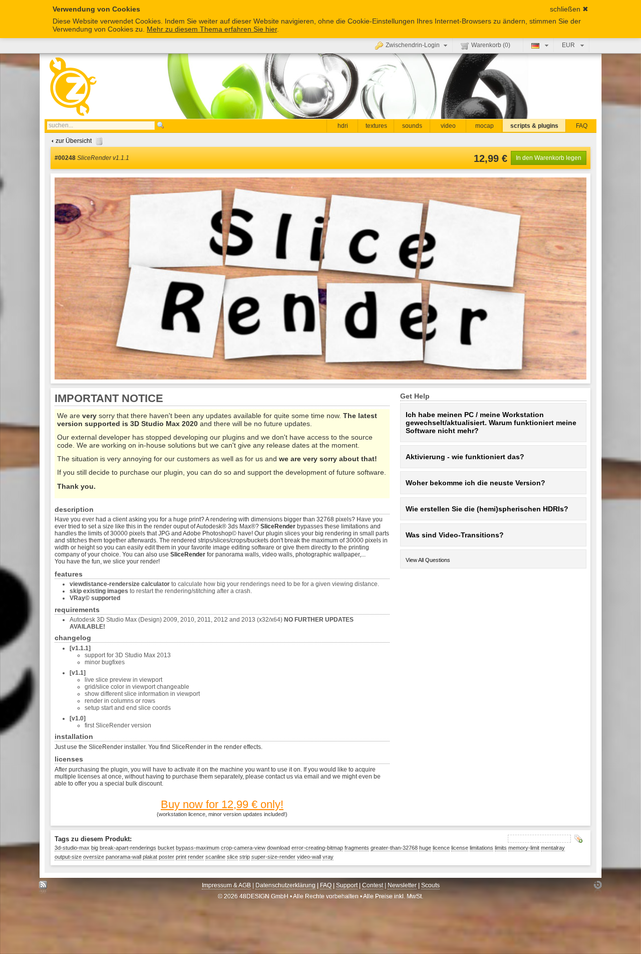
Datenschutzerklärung (285, 885)
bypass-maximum (197, 848)
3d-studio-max (72, 848)
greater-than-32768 (394, 848)
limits (501, 848)
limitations (481, 848)
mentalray (553, 848)
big (94, 848)
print (181, 857)
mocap (484, 125)
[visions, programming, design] (597, 887)
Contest (372, 885)
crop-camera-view (243, 848)
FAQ (581, 125)
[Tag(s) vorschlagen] (578, 839)
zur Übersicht (74, 140)
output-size (68, 857)
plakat (150, 857)
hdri (343, 125)
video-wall (309, 857)
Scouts (430, 885)
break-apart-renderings (128, 848)
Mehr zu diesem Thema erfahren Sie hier (212, 29)
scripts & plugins (534, 125)
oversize (93, 857)
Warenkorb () (490, 45)
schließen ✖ (569, 9)
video (448, 125)
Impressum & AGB (226, 885)
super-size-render (273, 857)
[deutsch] (538, 45)
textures (376, 125)
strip (244, 857)
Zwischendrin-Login (413, 45)
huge (425, 848)
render (196, 857)
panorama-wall (123, 857)
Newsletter (402, 885)
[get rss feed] (43, 887)
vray (328, 857)
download (278, 848)
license (459, 848)
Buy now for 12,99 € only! (222, 804)
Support (347, 885)
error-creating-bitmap (317, 848)
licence (441, 848)
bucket (166, 848)
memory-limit (523, 848)
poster (166, 857)
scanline (215, 857)
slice (232, 857)
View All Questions (428, 560)
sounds (412, 125)
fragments (357, 848)
